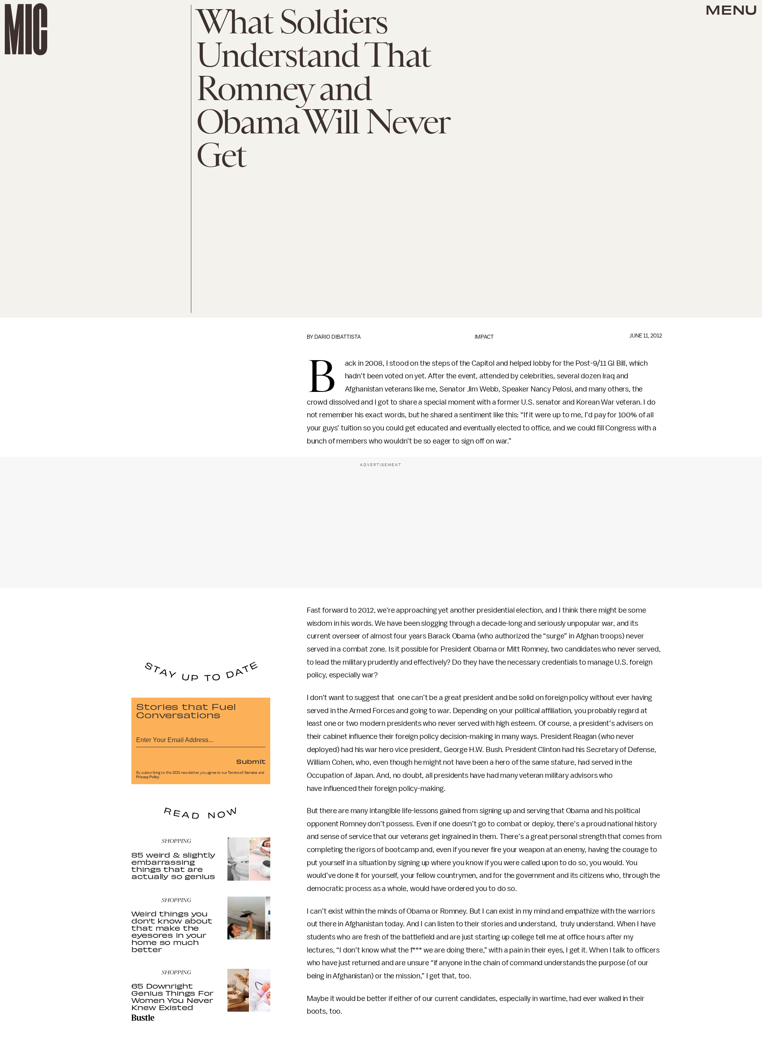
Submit (251, 761)
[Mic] (26, 29)
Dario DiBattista (337, 337)
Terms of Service (242, 773)
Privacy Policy (147, 777)
